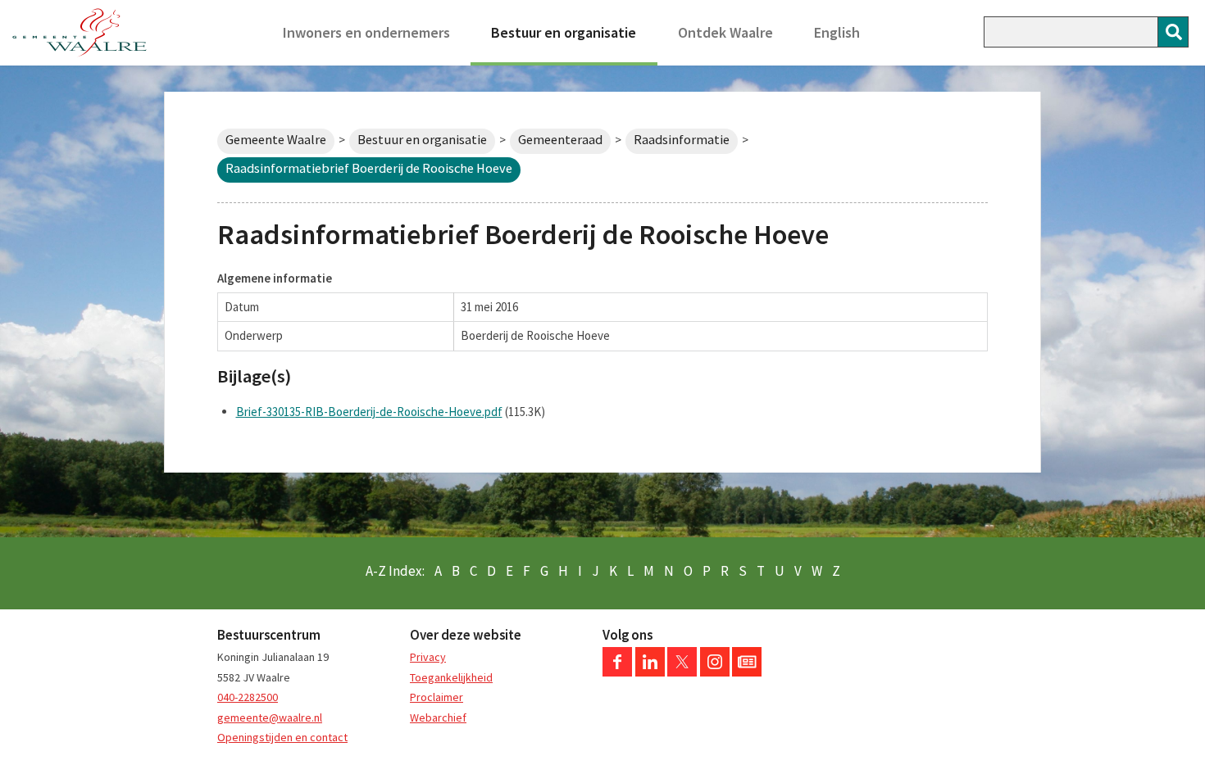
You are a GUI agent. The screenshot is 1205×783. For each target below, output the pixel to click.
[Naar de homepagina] (79, 33)
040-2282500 (247, 697)
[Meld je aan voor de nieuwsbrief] (747, 672)
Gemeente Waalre (275, 139)
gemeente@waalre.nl (269, 717)
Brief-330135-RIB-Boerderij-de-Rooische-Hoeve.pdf (369, 411)
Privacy (428, 656)
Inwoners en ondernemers (366, 32)
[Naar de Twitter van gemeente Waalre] (682, 672)
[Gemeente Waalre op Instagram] (715, 672)
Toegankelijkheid (451, 677)
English (837, 32)
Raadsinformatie (682, 139)
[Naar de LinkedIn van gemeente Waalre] (650, 672)
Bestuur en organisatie (563, 32)
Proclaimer (436, 697)
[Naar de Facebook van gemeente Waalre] (617, 672)
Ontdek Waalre (725, 32)
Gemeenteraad (560, 139)
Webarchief (438, 717)
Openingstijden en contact (282, 737)
